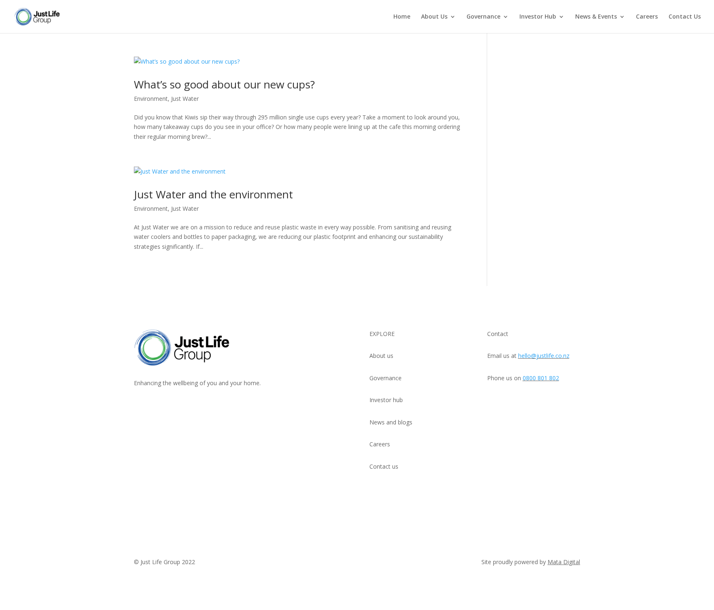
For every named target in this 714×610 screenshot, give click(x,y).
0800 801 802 (541, 378)
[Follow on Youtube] (140, 407)
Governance (483, 17)
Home (401, 17)
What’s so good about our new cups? (224, 84)
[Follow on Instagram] (173, 407)
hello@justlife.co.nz (543, 356)
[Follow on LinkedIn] (157, 407)
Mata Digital (563, 562)
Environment (151, 98)
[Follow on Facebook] (190, 407)
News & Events (596, 17)
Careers (647, 17)
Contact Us (685, 17)
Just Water (185, 98)
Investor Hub (537, 17)
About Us (434, 17)
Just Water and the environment (213, 194)
